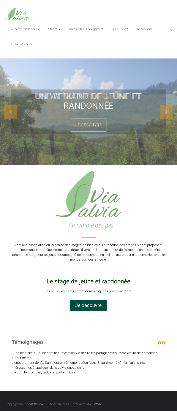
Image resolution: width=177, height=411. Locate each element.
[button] (88, 305)
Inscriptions (144, 29)
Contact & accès (21, 44)
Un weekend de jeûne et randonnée (88, 101)
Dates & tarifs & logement (86, 29)
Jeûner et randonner (23, 29)
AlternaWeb (93, 404)
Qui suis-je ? (120, 29)
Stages (53, 29)
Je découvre (88, 125)
